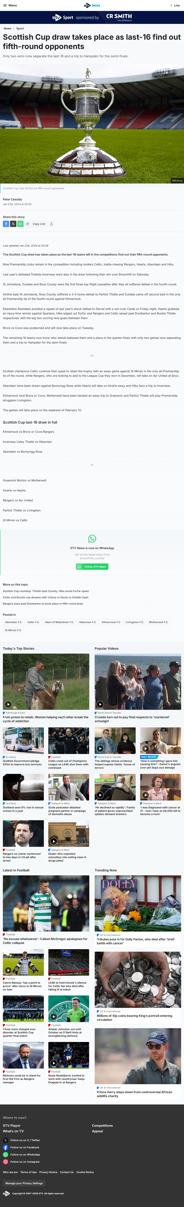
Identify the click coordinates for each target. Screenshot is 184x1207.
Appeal (97, 1131)
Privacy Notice (48, 1172)
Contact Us (67, 1172)
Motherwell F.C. (158, 622)
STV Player (11, 1125)
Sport (20, 28)
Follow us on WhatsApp (25, 1154)
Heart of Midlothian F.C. (59, 622)
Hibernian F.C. (87, 622)
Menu (13, 5)
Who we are (10, 1172)
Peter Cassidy (12, 199)
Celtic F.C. (33, 622)
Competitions (102, 1125)
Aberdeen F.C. (13, 622)
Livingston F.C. (135, 622)
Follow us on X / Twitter (25, 1140)
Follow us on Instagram (25, 1161)
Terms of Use (28, 1172)
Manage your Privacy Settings (24, 1183)
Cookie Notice (85, 1172)
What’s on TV (13, 1131)
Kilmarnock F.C (111, 622)
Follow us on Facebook (24, 1147)
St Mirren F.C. (13, 630)
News (8, 28)
